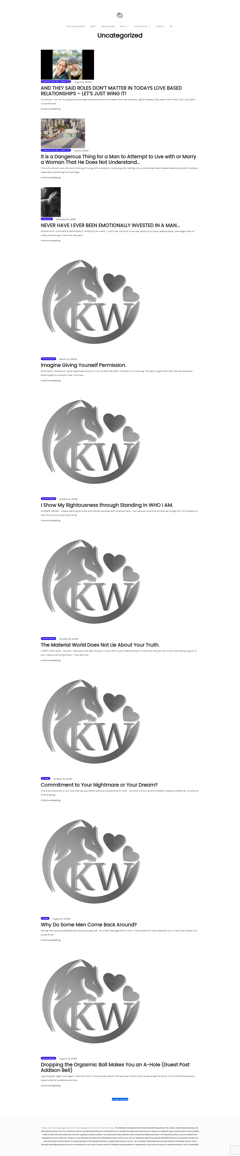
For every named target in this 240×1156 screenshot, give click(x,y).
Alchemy (45, 778)
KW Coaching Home (76, 26)
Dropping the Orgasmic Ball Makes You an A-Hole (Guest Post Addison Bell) (115, 1067)
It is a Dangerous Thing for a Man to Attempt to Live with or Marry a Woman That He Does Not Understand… (118, 159)
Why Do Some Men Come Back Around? (89, 924)
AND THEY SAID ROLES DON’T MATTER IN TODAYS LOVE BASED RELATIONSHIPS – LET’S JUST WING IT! (111, 91)
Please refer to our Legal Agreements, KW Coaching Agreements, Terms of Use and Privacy (78, 1128)
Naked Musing (108, 26)
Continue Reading (50, 108)
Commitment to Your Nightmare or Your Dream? (99, 784)
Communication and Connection (56, 82)
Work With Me (140, 26)
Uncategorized (48, 359)
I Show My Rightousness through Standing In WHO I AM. (107, 505)
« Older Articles (120, 1099)
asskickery (47, 219)
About (93, 26)
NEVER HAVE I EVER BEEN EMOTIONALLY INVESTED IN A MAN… (110, 225)
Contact (160, 26)
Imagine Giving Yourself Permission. (83, 365)
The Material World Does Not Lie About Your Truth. (100, 644)
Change (45, 918)
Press (123, 26)
